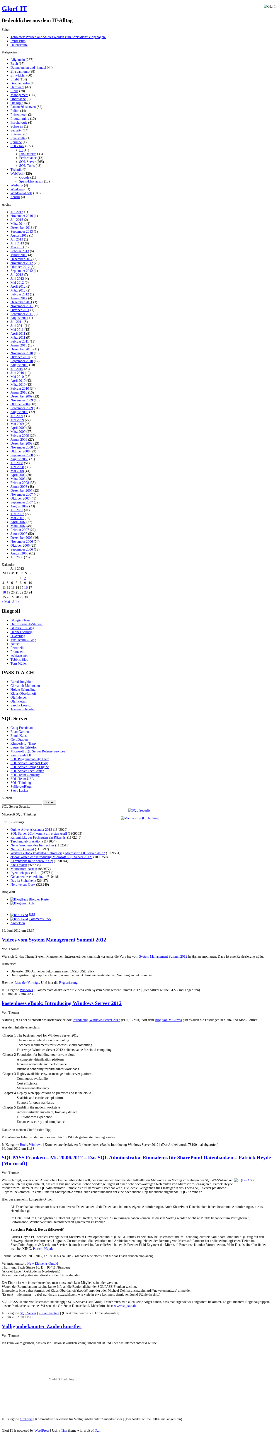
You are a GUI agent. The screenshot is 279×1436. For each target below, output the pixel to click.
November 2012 (21, 263)
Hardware (17, 87)
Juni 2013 (17, 243)
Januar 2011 (18, 345)
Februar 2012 (19, 294)
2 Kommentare (49, 1313)
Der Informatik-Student (26, 624)
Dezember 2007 (21, 490)
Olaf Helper (18, 697)
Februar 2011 (19, 341)
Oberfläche (18, 99)
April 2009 (18, 428)
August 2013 (19, 235)
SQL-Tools (27, 165)
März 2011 (17, 337)
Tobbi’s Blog (19, 659)
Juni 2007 (17, 514)
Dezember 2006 (21, 537)
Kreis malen (18, 865)
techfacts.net (18, 655)
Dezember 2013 (21, 227)
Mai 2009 (17, 424)
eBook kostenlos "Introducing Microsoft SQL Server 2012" (51, 857)
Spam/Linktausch (31, 181)
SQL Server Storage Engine (29, 767)
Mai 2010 (17, 377)
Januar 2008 (18, 486)
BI (21, 150)
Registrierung (68, 982)
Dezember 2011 (21, 302)
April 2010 (18, 380)
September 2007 (21, 502)
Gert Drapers (19, 739)
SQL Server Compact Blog (29, 763)
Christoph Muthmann (25, 685)
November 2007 (21, 494)
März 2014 (18, 223)
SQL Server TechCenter (27, 771)
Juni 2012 (17, 278)
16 (26, 587)
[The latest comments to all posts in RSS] (19, 919)
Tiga (64, 1430)
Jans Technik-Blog (23, 640)
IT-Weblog (17, 636)
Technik (16, 169)
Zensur (15, 197)
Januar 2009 (18, 439)
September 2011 (21, 314)
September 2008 (21, 455)
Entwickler (18, 75)
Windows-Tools (21, 193)
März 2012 (18, 290)
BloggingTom (20, 620)
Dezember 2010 (21, 349)
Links (14, 91)
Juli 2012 (16, 274)
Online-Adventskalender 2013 (31, 829)
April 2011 (17, 333)
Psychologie (18, 122)
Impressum (18, 41)
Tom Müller (18, 663)
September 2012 (21, 271)
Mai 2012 (17, 282)
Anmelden (17, 923)
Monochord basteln (23, 869)
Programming (19, 118)
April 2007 (18, 522)
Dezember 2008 (21, 443)
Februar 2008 (19, 482)
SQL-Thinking (20, 783)
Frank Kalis (18, 735)
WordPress (41, 1430)
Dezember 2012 (21, 259)
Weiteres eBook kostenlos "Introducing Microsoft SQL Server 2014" (57, 853)
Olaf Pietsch (18, 701)
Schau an (16, 126)
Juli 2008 (16, 463)
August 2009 (19, 412)
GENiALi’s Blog (22, 628)
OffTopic (16, 103)
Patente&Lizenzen (23, 107)
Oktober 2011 (19, 310)
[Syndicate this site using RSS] (19, 914)
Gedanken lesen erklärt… (28, 876)
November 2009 (21, 400)
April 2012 (18, 286)
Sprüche (16, 142)
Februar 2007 (19, 530)
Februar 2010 (19, 388)
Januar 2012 (18, 298)
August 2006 (19, 553)
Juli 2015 (16, 220)
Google (24, 177)
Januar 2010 (18, 392)
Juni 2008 (17, 467)
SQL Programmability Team (29, 759)
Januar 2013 (18, 255)
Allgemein (17, 59)
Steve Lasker (19, 790)
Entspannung (19, 71)
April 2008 (18, 475)
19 (8, 592)
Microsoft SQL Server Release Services (37, 751)
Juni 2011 (17, 325)
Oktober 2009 (20, 404)
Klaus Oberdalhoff (23, 693)
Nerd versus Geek (22, 884)
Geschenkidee (20, 83)
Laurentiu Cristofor (23, 747)
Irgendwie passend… (25, 873)
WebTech (17, 173)
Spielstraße (18, 138)
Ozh (97, 1430)
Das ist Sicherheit (22, 880)
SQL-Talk (17, 146)
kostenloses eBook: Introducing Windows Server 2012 (62, 1003)
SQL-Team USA (22, 779)
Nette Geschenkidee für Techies (32, 845)
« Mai (6, 602)
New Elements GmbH (42, 1263)
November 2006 (21, 541)
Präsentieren (18, 114)
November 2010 (21, 353)
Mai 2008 (17, 471)
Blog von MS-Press (168, 1020)
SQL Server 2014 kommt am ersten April (38, 833)
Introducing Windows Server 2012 (96, 1020)
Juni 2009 (17, 420)
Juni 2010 (17, 373)
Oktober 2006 (20, 545)
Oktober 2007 (20, 498)
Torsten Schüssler (22, 709)
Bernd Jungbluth (21, 682)
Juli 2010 (16, 369)
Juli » (16, 602)
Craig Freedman (21, 728)
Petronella (17, 648)
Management (19, 95)
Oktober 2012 (20, 267)
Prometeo (17, 651)
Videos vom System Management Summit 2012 (54, 940)
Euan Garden (19, 731)
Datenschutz (18, 45)
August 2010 (19, 365)
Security (16, 130)
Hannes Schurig (21, 632)
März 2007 (18, 526)
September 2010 (21, 361)
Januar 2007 (18, 534)
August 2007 (19, 506)
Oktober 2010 (20, 357)
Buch (14, 63)
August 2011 (19, 318)
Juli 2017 (16, 212)
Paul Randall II (20, 755)
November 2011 (21, 306)
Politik (14, 111)
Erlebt (14, 79)
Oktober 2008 (20, 451)
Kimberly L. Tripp (23, 743)
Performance (28, 158)
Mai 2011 (17, 329)
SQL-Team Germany (25, 775)
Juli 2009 (16, 416)
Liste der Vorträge (27, 982)
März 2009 (18, 431)
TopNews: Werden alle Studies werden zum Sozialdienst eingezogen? (58, 37)
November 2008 (21, 447)
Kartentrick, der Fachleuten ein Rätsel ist (38, 837)
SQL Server (27, 162)
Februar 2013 (19, 251)
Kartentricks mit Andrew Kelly (31, 861)
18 (4, 592)
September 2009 (21, 408)
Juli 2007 (16, 510)
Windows (17, 189)
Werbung (16, 185)
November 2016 (21, 216)
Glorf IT (14, 8)
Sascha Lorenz (20, 705)
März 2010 (18, 384)
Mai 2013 (17, 247)
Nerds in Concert (22, 849)
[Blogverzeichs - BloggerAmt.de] (22, 903)
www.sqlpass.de (125, 1306)
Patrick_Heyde (43, 1248)
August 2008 (19, 459)
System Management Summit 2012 (163, 956)
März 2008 (18, 479)
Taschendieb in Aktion (25, 841)
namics (15, 644)
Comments (40, 919)
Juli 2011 (16, 322)
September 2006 (21, 549)
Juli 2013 (16, 239)
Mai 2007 (17, 518)
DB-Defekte (27, 154)
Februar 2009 (19, 435)
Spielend (16, 134)
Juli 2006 (16, 557)
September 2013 (21, 231)
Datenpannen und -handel (28, 67)
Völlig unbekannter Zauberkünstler (42, 1326)
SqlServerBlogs (21, 786)
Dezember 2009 (21, 396)
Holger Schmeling (23, 689)
